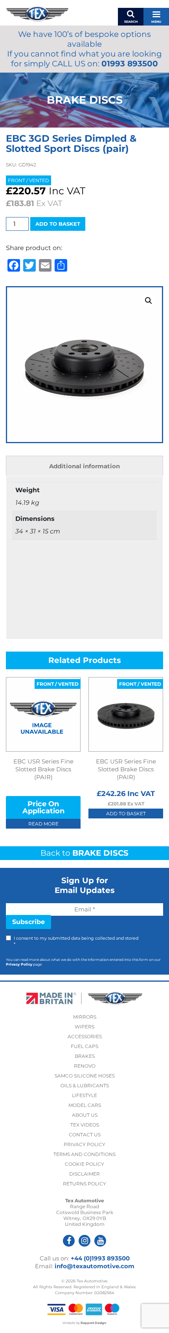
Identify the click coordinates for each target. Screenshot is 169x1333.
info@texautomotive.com (94, 1266)
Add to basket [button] (126, 813)
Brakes (85, 1056)
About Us (84, 1115)
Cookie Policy (84, 1164)
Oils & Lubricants (85, 1085)
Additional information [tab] (84, 466)
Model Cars (84, 1105)
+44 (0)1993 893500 (100, 1258)
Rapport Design (94, 1323)
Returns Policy (84, 1184)
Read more (43, 824)
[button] (148, 301)
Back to (84, 853)
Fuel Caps (84, 1046)
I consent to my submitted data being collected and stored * (76, 941)
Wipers (84, 1027)
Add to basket (57, 224)
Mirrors (84, 1017)
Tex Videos (84, 1125)
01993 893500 (129, 63)
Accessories (85, 1036)
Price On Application (43, 807)
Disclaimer (84, 1174)
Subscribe (28, 922)
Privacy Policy (19, 964)
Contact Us (85, 1135)
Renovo (85, 1066)
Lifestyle (84, 1095)
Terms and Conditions (84, 1154)
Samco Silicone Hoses (85, 1076)
